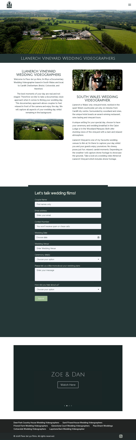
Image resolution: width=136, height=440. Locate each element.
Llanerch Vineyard (80, 140)
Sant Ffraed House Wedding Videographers (82, 423)
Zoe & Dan (68, 373)
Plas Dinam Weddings (103, 426)
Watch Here (68, 383)
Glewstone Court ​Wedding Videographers (70, 426)
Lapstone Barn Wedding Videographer (66, 429)
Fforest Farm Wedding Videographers (31, 426)
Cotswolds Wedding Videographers (30, 429)
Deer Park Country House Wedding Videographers (36, 423)
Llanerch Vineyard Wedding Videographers (68, 58)
